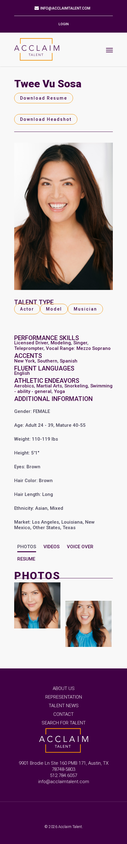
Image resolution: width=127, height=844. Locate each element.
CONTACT (63, 714)
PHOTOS (26, 546)
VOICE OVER (80, 546)
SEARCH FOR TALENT (64, 723)
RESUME (26, 559)
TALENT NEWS (64, 705)
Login (64, 24)
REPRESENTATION (63, 697)
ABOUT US (64, 688)
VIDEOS (51, 546)
